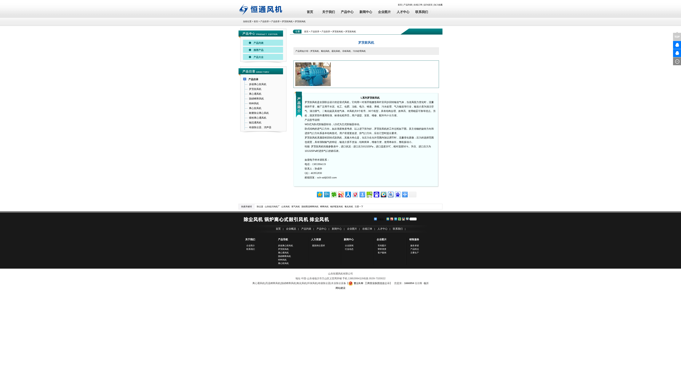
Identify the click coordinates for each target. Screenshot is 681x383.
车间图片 (382, 245)
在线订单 (418, 5)
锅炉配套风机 (336, 206)
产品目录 (264, 21)
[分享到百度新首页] (397, 194)
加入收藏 (438, 5)
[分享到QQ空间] (319, 194)
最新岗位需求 (318, 245)
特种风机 (282, 260)
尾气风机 (295, 206)
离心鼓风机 (283, 263)
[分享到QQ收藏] (383, 194)
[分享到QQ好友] (403, 219)
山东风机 (285, 206)
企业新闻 (349, 245)
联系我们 (421, 12)
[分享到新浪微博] (340, 194)
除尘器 (260, 206)
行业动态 (349, 249)
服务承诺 (414, 245)
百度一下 (359, 206)
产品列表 (408, 5)
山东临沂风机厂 (272, 206)
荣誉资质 (382, 249)
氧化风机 (349, 206)
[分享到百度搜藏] (376, 194)
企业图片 (384, 12)
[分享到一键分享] (362, 194)
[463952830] (671, 45)
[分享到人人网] (348, 194)
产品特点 (414, 249)
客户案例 (382, 252)
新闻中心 (365, 12)
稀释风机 (324, 206)
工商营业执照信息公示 (377, 283)
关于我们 (328, 12)
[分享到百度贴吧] (390, 194)
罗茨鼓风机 (287, 21)
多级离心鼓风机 (285, 245)
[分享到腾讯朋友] (333, 194)
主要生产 (414, 252)
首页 (400, 5)
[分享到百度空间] (369, 194)
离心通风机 (283, 252)
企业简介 (250, 245)
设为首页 (428, 5)
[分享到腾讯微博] (326, 194)
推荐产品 (259, 50)
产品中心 (347, 12)
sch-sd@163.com (327, 177)
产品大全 (259, 57)
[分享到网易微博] (355, 194)
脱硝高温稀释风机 (310, 206)
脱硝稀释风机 (284, 256)
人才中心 (403, 12)
